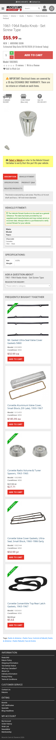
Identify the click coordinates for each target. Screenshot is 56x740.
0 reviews (20, 65)
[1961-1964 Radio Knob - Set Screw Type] (28, 124)
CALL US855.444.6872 (42, 101)
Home (5, 16)
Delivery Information (9, 674)
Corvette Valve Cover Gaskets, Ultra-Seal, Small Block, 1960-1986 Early (26, 540)
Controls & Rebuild (40, 638)
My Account (6, 721)
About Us (5, 671)
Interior (13, 16)
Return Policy (7, 660)
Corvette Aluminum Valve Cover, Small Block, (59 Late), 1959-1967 (25, 407)
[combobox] (28, 286)
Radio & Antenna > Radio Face (20, 638)
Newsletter (6, 729)
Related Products (13, 188)
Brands (4, 703)
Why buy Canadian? (9, 668)
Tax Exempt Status (9, 666)
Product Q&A (28, 182)
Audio (21, 16)
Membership (7, 732)
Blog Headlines (8, 711)
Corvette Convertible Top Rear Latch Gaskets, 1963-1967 (26, 605)
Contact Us (35, 2)
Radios (30, 16)
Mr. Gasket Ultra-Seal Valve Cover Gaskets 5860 (24, 342)
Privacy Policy (7, 677)
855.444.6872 (22, 2)
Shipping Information (10, 663)
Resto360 (5, 658)
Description (10, 176)
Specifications (11, 182)
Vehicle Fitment (26, 176)
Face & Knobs (30, 641)
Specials (5, 708)
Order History (7, 724)
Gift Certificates (8, 705)
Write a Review (33, 65)
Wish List (5, 726)
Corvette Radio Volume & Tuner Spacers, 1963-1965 (24, 472)
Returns (5, 692)
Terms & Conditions (9, 679)
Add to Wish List (12, 68)
